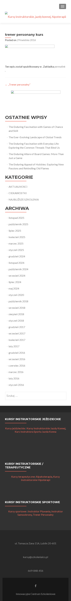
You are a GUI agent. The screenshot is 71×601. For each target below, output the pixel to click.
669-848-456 (35, 570)
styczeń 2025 (16, 249)
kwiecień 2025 (17, 237)
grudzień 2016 (17, 352)
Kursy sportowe (17, 511)
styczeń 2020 (16, 294)
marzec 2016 (16, 371)
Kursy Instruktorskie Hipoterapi (40, 478)
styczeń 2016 (16, 384)
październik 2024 (18, 269)
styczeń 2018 (16, 320)
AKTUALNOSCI (18, 186)
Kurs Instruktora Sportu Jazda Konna (35, 431)
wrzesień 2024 (17, 275)
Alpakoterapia (44, 476)
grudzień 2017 (17, 327)
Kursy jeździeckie (15, 428)
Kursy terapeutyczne (23, 476)
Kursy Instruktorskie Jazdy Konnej (46, 428)
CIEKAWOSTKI (18, 193)
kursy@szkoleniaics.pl (35, 556)
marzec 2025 (16, 243)
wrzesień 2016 (17, 359)
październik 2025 (18, 224)
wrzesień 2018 (17, 307)
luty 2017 (14, 346)
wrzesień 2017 (17, 333)
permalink (59, 66)
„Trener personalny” (17, 84)
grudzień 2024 (17, 256)
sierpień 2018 (16, 314)
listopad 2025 (16, 217)
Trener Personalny (43, 514)
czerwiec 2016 (17, 365)
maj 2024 (14, 288)
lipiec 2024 (15, 282)
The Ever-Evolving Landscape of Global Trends (35, 137)
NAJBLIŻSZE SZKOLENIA (24, 199)
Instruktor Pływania (39, 511)
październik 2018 (18, 301)
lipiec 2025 (15, 230)
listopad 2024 (16, 262)
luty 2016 (14, 378)
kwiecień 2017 (17, 339)
